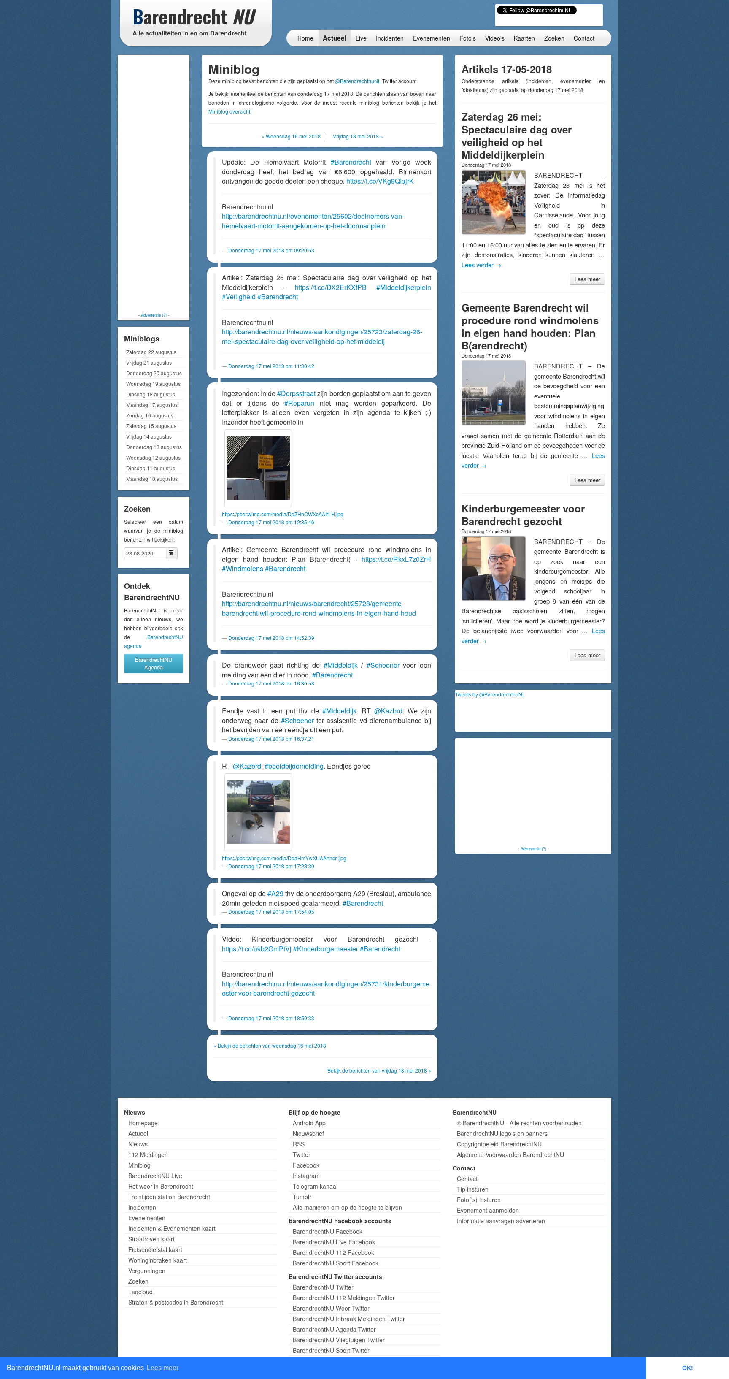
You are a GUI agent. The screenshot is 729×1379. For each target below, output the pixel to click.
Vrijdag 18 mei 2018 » (358, 136)
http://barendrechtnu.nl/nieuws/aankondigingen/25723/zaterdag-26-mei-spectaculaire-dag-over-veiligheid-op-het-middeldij (322, 336)
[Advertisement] (153, 183)
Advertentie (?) (154, 315)
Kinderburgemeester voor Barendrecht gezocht (523, 514)
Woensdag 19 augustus (153, 383)
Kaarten (524, 38)
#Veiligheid (239, 296)
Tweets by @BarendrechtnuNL (490, 694)
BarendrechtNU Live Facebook (334, 1242)
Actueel (334, 38)
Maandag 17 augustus (152, 404)
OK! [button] (687, 1368)
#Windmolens (242, 568)
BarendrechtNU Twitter (323, 1287)
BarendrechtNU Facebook (327, 1231)
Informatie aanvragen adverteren (501, 1220)
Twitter (301, 1154)
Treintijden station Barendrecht (169, 1196)
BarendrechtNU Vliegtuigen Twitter (339, 1340)
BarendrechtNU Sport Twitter (331, 1350)
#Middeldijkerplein (403, 287)
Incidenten (390, 38)
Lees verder (482, 264)
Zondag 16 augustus (149, 415)
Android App (309, 1123)
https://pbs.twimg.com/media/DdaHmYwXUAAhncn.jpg (284, 858)
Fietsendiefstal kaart (155, 1249)
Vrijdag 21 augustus (149, 362)
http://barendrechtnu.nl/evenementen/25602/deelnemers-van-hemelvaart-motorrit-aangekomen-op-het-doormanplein (313, 220)
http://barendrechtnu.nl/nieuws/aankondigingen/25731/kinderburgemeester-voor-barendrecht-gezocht (325, 988)
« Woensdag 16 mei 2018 (291, 136)
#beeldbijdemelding (294, 766)
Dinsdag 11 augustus (150, 467)
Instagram (306, 1175)
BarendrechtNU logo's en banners (502, 1133)
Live (361, 38)
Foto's (467, 38)
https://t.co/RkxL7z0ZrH (396, 559)
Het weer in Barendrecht (160, 1186)
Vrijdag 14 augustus (149, 436)
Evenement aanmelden (488, 1210)
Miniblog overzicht (229, 111)
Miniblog (139, 1165)
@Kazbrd (388, 710)
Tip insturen (473, 1189)
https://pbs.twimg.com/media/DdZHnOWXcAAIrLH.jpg (282, 513)
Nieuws (138, 1144)
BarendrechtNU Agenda (153, 663)
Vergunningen (146, 1270)
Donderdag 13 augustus (154, 446)
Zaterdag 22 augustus (151, 351)
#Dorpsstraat (296, 393)
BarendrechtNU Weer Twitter (331, 1308)
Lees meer (587, 279)
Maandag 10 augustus (152, 478)
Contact (584, 38)
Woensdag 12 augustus (153, 457)
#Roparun (299, 403)
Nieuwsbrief (308, 1133)
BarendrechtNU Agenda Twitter (334, 1329)
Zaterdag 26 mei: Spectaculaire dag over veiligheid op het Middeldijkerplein (517, 135)
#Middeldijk (341, 665)
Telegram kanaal (315, 1186)
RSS (299, 1144)
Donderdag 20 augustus (154, 373)
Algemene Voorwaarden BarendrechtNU (510, 1154)
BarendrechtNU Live (155, 1175)
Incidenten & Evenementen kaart (172, 1228)
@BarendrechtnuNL (358, 80)
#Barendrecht (351, 162)
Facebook (306, 1165)
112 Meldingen (148, 1154)
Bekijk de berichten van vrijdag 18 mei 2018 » (379, 1070)
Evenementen (431, 38)
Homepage (143, 1123)
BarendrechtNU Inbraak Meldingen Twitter (349, 1318)
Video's (495, 38)
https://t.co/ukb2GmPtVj (257, 949)
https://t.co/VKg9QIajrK (380, 181)
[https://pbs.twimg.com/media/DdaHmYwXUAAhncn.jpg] (258, 812)
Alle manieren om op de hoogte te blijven (347, 1207)
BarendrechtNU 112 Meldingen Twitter (344, 1297)
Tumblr (302, 1196)
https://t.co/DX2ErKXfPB (331, 287)
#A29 (275, 893)
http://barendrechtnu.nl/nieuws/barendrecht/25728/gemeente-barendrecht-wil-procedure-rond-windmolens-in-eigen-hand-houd (319, 608)
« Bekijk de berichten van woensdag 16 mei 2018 (269, 1045)
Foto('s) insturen (479, 1199)
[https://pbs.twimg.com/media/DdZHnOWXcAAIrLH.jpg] (258, 468)
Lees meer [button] (162, 1367)
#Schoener (383, 665)
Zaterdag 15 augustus (151, 425)
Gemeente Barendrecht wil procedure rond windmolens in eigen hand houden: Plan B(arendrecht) (530, 326)
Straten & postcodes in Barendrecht (175, 1302)
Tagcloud (140, 1291)
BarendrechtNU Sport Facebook (335, 1263)
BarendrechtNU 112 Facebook (333, 1252)
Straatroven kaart (151, 1239)
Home (305, 38)
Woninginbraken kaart (157, 1260)
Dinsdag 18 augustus (150, 394)
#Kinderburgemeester (325, 949)
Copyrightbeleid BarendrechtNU (499, 1144)
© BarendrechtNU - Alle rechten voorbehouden (519, 1123)
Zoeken (554, 38)
